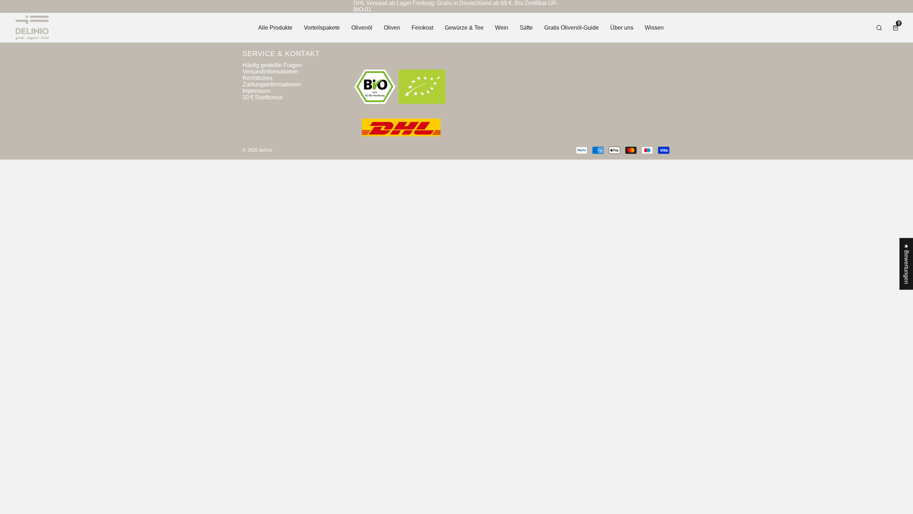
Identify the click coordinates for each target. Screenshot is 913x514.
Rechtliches (257, 78)
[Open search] (879, 27)
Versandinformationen (270, 72)
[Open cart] (895, 27)
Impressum (256, 91)
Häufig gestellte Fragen (272, 65)
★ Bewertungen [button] (906, 264)
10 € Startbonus (262, 97)
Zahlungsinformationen (272, 84)
